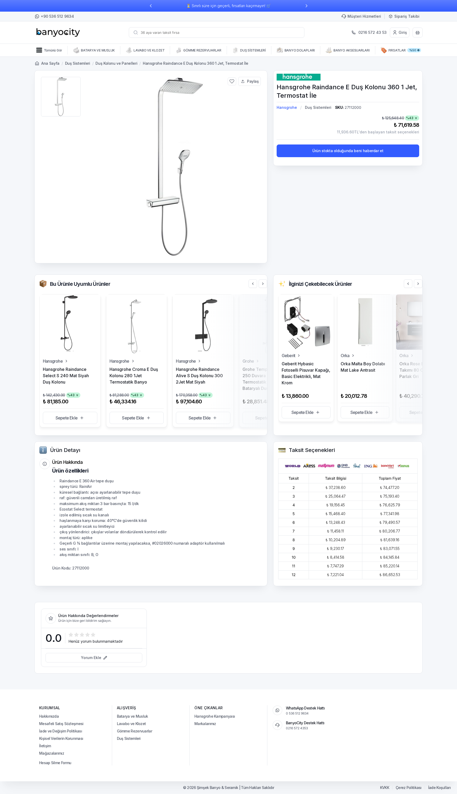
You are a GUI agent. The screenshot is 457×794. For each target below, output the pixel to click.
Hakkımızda (49, 716)
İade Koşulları (439, 788)
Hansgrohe (287, 107)
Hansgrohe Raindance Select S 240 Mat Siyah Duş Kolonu (66, 376)
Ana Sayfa (50, 63)
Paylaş (253, 81)
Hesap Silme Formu (55, 762)
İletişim (45, 746)
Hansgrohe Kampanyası (214, 716)
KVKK (384, 788)
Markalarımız (205, 723)
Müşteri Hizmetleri (364, 16)
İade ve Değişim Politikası (60, 731)
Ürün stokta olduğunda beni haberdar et (347, 150)
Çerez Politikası (409, 788)
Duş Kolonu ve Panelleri (116, 63)
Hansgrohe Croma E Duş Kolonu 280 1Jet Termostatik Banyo (133, 376)
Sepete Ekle (66, 418)
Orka (345, 355)
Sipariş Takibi (406, 16)
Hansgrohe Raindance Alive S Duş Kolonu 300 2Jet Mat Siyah (199, 376)
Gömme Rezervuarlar (134, 731)
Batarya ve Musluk (132, 716)
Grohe (248, 361)
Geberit (288, 355)
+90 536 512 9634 (57, 16)
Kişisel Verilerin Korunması (61, 738)
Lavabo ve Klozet (131, 723)
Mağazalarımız (51, 753)
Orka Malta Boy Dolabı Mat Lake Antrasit (363, 367)
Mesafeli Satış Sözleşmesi (61, 723)
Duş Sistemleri (77, 63)
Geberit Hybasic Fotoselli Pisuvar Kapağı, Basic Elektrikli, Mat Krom (306, 373)
